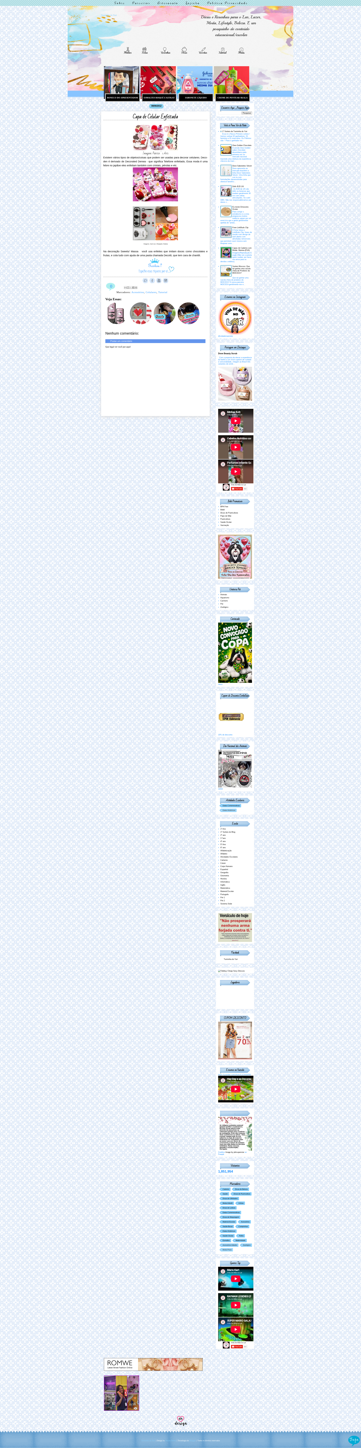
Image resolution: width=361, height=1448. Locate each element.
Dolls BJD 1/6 (238, 186)
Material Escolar (227, 891)
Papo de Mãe (225, 516)
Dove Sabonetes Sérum (242, 166)
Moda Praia (227, 1250)
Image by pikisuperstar (234, 1152)
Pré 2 (222, 901)
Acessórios (137, 292)
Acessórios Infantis (230, 1245)
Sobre (120, 3)
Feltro (241, 1236)
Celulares (151, 292)
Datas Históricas (229, 810)
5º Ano (223, 844)
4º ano (223, 841)
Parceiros (141, 3)
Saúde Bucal (228, 1226)
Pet (221, 604)
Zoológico (224, 607)
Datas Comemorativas (231, 806)
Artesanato (168, 3)
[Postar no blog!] (128, 287)
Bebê (222, 510)
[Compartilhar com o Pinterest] (136, 287)
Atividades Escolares (229, 857)
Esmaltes (226, 1240)
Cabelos (226, 1189)
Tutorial (162, 292)
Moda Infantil (228, 1203)
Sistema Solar (226, 904)
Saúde (225, 1194)
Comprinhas (243, 1226)
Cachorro (224, 601)
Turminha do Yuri (109, 15)
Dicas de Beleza (241, 1189)
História (223, 879)
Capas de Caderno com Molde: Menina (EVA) (242, 249)
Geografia (224, 872)
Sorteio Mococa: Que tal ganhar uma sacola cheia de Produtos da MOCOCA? (241, 269)
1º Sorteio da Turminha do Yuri (234, 131)
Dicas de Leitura (229, 1208)
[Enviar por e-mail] (125, 287)
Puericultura (225, 519)
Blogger (193, 1440)
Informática (225, 882)
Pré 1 (222, 897)
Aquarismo (224, 598)
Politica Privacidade (227, 3)
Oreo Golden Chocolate (241, 145)
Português (224, 894)
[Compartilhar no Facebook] (133, 287)
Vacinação (224, 525)
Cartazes (224, 860)
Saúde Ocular (226, 522)
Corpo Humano (226, 866)
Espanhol (224, 869)
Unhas (241, 1203)
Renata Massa (170, 1440)
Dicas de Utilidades (230, 1199)
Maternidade (240, 1240)
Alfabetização (226, 851)
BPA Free (224, 507)
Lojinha (193, 3)
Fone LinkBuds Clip (240, 227)
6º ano (223, 847)
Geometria (224, 876)
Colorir (223, 863)
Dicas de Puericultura (229, 513)
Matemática (225, 888)
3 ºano (223, 838)
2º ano (223, 835)
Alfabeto (223, 854)
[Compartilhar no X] (130, 287)
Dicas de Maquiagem (231, 1217)
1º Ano (223, 829)
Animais (223, 594)
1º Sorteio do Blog (227, 832)
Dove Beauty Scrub (227, 353)
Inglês (222, 885)
